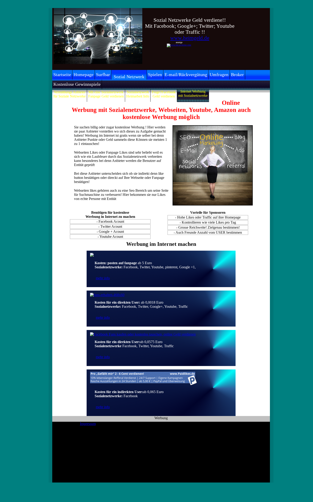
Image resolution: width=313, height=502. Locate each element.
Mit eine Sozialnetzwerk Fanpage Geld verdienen (106, 94)
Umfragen (219, 74)
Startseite (62, 74)
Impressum (88, 424)
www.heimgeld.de (189, 38)
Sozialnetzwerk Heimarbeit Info (137, 94)
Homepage (83, 74)
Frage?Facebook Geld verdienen (164, 94)
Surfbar (103, 74)
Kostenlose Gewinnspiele (77, 84)
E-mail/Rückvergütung (186, 74)
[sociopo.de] (92, 255)
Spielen (155, 74)
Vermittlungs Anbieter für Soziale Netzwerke (69, 94)
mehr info (103, 278)
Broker (237, 74)
